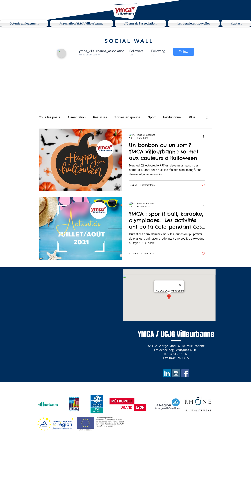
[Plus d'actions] (204, 136)
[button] (24, 23)
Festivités (100, 117)
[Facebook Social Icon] (185, 373)
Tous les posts (49, 117)
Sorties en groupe (127, 117)
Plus (192, 117)
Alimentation (76, 117)
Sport (152, 117)
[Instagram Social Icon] (176, 373)
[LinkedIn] (167, 373)
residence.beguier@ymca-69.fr (175, 350)
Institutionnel (172, 117)
